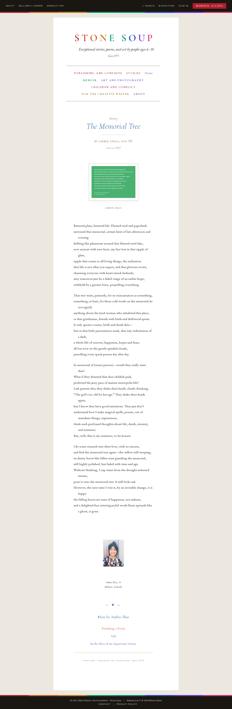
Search (150, 5)
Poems (149, 73)
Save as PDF (113, 148)
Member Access (209, 5)
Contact (104, 704)
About (10, 5)
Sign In (183, 5)
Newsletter (55, 5)
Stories (133, 73)
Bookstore (167, 5)
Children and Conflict (113, 87)
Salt (113, 636)
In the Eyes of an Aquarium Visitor (113, 644)
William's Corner (31, 5)
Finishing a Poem (113, 628)
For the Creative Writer (105, 94)
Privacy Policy (127, 704)
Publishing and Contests (98, 73)
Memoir (90, 80)
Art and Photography (122, 80)
